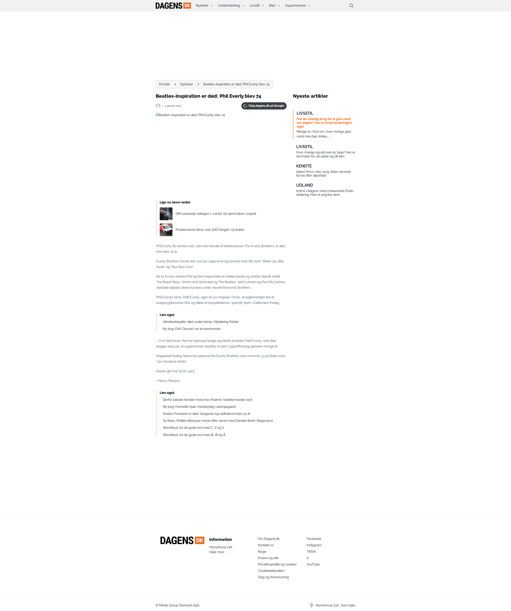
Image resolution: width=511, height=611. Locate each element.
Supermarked (295, 5)
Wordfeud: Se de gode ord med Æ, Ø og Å (194, 435)
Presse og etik (268, 558)
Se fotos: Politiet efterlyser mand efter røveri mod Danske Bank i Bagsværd (218, 421)
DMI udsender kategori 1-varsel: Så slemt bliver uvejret (216, 214)
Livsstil (254, 5)
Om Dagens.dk (268, 539)
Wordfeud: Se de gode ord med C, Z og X (193, 428)
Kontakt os (265, 545)
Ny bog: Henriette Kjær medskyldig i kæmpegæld (199, 407)
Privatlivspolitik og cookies (277, 564)
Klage (262, 551)
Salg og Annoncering (273, 577)
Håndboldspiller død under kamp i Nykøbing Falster (201, 322)
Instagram (314, 545)
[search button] (351, 6)
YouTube (313, 564)
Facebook (314, 539)
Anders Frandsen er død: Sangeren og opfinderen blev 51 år (207, 414)
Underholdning (229, 5)
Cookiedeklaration (271, 571)
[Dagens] (173, 5)
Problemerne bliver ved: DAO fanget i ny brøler (210, 230)
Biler (272, 5)
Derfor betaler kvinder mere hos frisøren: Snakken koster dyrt (207, 400)
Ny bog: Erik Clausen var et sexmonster (192, 329)
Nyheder (202, 5)
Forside (164, 84)
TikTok (311, 551)
